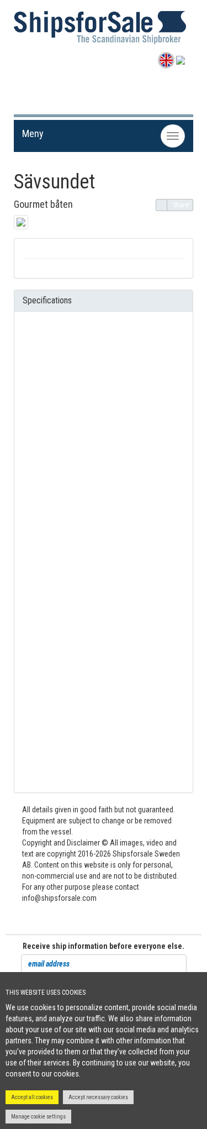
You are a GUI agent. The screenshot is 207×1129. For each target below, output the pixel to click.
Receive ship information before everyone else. (103, 946)
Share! (181, 205)
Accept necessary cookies (98, 1097)
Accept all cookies (32, 1097)
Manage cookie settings (38, 1117)
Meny (33, 133)
